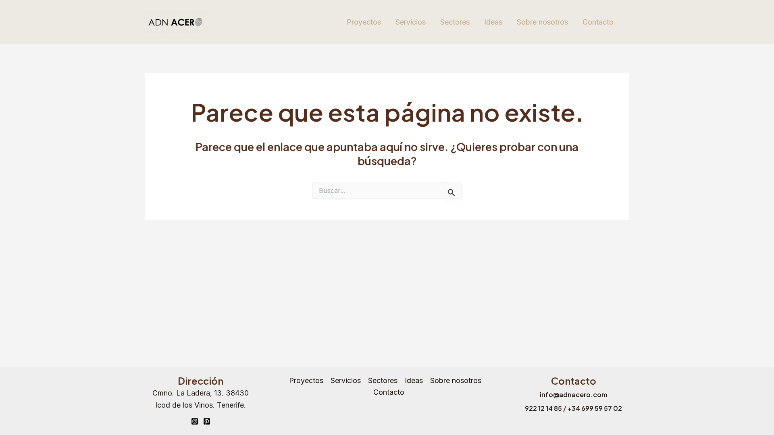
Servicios (410, 22)
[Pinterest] (206, 421)
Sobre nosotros (542, 22)
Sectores (455, 22)
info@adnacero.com (573, 394)
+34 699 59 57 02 (595, 408)
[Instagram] (194, 421)
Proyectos (364, 22)
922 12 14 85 (543, 408)
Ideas (493, 22)
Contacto (598, 22)
